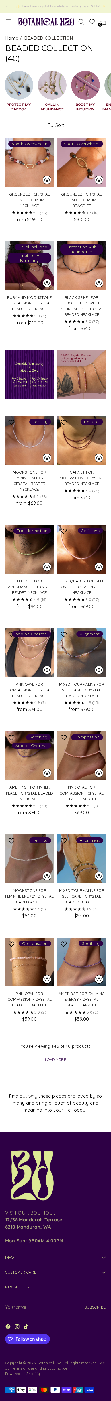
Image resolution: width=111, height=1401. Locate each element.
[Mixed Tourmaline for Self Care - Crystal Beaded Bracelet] (81, 858)
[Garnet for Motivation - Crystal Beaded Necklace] (81, 440)
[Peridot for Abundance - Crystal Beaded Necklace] (29, 549)
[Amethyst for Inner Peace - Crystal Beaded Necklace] (29, 755)
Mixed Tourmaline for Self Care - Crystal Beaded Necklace (81, 690)
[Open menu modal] (8, 22)
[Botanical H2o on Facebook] (8, 1327)
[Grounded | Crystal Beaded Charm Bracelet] (81, 162)
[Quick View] (47, 180)
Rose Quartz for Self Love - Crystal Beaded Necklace (81, 587)
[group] (19, 91)
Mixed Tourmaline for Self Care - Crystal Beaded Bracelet (81, 896)
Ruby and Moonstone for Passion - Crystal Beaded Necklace (29, 303)
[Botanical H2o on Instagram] (17, 1327)
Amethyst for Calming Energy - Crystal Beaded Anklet (82, 999)
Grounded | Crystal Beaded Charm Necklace (29, 200)
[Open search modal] (81, 22)
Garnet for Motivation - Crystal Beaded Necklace (81, 478)
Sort (60, 125)
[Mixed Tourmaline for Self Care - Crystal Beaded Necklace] (81, 652)
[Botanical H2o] (46, 22)
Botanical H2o (50, 1363)
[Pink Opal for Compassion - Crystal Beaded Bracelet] (29, 962)
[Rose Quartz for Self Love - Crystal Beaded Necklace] (81, 549)
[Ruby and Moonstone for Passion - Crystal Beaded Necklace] (29, 265)
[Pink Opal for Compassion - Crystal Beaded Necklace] (29, 652)
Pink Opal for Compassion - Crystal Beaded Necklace (29, 690)
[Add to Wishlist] (12, 247)
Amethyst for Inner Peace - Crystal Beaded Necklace (29, 793)
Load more (55, 1059)
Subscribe (95, 1307)
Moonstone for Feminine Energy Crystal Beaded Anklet (29, 896)
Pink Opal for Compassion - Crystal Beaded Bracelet (29, 999)
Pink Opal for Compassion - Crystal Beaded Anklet (81, 793)
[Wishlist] (92, 22)
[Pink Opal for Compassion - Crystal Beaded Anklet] (81, 755)
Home (11, 38)
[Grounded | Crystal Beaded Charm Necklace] (29, 162)
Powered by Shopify (22, 1373)
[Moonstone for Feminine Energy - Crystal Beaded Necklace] (29, 440)
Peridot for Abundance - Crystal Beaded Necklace (29, 587)
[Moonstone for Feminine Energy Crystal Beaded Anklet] (29, 858)
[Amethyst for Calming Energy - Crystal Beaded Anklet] (81, 962)
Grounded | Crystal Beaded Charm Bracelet (81, 200)
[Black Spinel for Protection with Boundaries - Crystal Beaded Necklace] (81, 265)
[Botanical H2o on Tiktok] (26, 1327)
